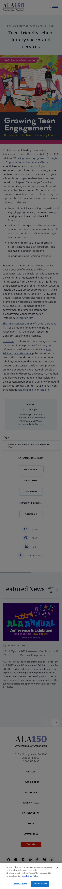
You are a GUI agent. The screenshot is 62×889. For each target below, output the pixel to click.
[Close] (57, 868)
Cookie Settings (20, 883)
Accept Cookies (40, 883)
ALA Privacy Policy (30, 876)
